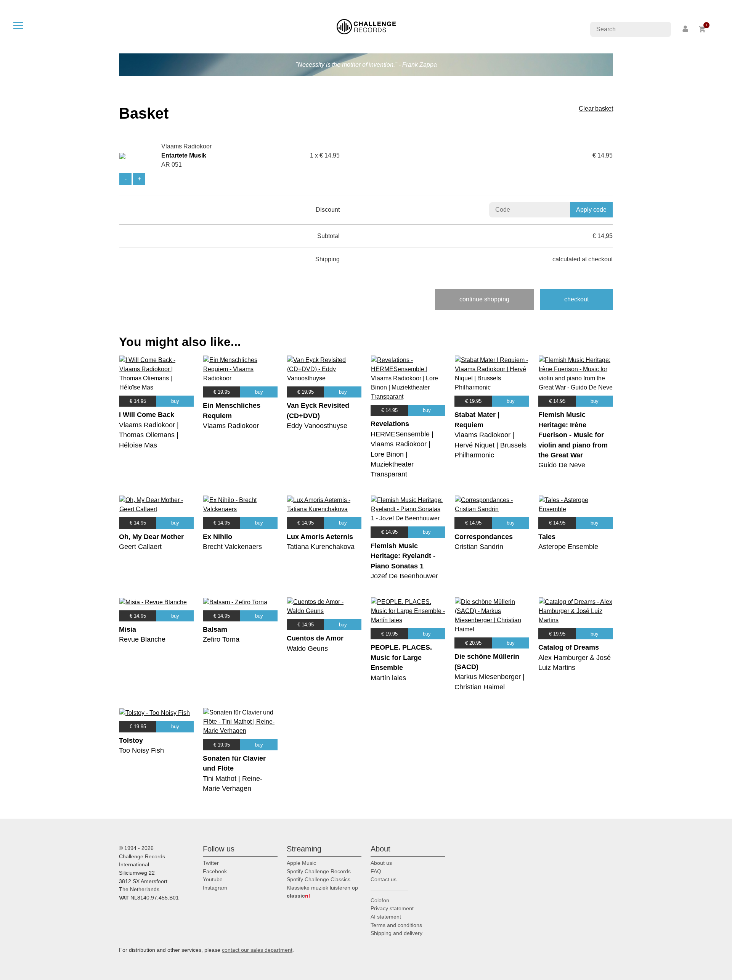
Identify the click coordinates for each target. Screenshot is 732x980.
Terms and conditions (396, 925)
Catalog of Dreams (568, 647)
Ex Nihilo (217, 537)
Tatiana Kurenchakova (321, 546)
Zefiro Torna (221, 639)
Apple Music (301, 863)
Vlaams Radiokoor (231, 426)
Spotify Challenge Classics (318, 879)
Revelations (390, 424)
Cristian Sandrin (478, 546)
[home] (366, 26)
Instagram (215, 888)
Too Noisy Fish (141, 750)
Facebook (215, 871)
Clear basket (596, 108)
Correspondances (483, 537)
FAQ (376, 871)
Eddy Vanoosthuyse (317, 426)
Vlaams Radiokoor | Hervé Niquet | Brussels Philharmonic (490, 445)
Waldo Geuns (307, 648)
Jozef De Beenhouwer (404, 576)
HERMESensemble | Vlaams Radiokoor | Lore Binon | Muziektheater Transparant (402, 454)
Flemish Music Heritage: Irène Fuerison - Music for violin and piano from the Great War (573, 435)
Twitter (211, 863)
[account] (686, 29)
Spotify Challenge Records (319, 871)
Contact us (383, 879)
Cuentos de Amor (315, 638)
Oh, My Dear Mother (151, 537)
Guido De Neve (561, 465)
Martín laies (388, 678)
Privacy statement (392, 908)
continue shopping (484, 299)
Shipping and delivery (396, 933)
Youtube (213, 879)
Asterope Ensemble (568, 546)
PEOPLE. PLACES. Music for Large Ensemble (401, 657)
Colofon (380, 900)
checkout (576, 299)
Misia (127, 629)
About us (381, 863)
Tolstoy (131, 740)
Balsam (215, 629)
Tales (546, 537)
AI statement (386, 917)
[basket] (702, 29)
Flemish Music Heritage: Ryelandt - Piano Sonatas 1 (403, 556)
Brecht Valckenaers (232, 546)
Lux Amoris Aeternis (320, 537)
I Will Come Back (146, 414)
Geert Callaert (140, 546)
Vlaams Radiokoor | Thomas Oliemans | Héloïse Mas (149, 435)
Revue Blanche (142, 639)
